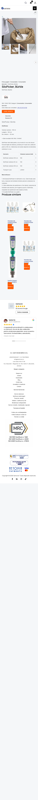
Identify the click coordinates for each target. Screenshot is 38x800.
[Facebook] (12, 479)
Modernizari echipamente (19, 402)
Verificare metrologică (19, 396)
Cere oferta (10, 227)
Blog (19, 380)
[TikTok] (25, 479)
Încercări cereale (19, 398)
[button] (19, 17)
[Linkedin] (17, 479)
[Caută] (25, 3)
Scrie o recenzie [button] (22, 312)
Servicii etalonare (19, 394)
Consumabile (13, 82)
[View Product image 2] (14, 49)
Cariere (19, 375)
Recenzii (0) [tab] (8, 118)
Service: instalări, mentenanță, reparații (19, 405)
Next (35, 62)
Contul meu (19, 382)
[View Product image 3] (23, 49)
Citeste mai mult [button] (9, 336)
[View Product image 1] (5, 46)
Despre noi (19, 373)
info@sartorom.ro (19, 359)
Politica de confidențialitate (19, 412)
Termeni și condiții (19, 417)
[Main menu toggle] (35, 8)
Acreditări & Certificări (19, 384)
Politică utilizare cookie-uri (19, 414)
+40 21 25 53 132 (22, 107)
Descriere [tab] (8, 116)
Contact (19, 386)
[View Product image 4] (32, 49)
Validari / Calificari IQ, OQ (19, 400)
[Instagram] (21, 479)
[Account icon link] (35, 3)
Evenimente (19, 377)
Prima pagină (5, 82)
